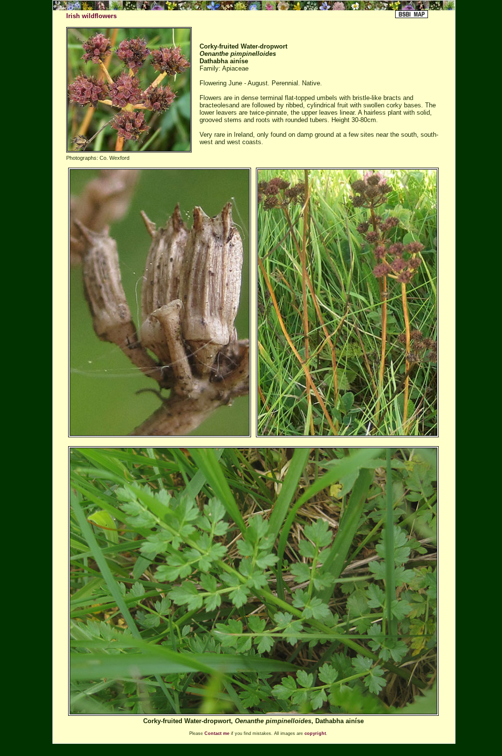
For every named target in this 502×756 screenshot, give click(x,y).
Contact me (216, 733)
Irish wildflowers (91, 16)
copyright (315, 733)
